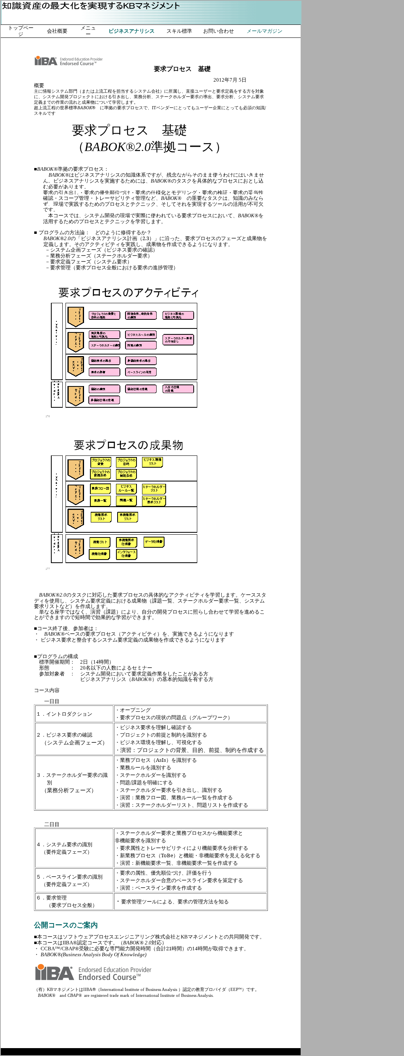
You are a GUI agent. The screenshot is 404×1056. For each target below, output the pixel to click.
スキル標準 (179, 31)
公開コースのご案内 (66, 925)
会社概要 (57, 31)
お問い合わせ (218, 31)
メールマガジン (264, 31)
